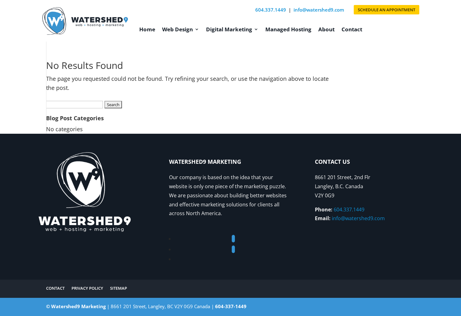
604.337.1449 (270, 10)
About (326, 29)
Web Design (177, 29)
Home (147, 29)
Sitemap (118, 288)
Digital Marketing (229, 29)
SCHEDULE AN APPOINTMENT (386, 10)
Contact (352, 29)
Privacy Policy (87, 288)
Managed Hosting (288, 29)
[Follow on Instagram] (233, 249)
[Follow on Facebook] (233, 238)
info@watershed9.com (319, 10)
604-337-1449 (230, 306)
